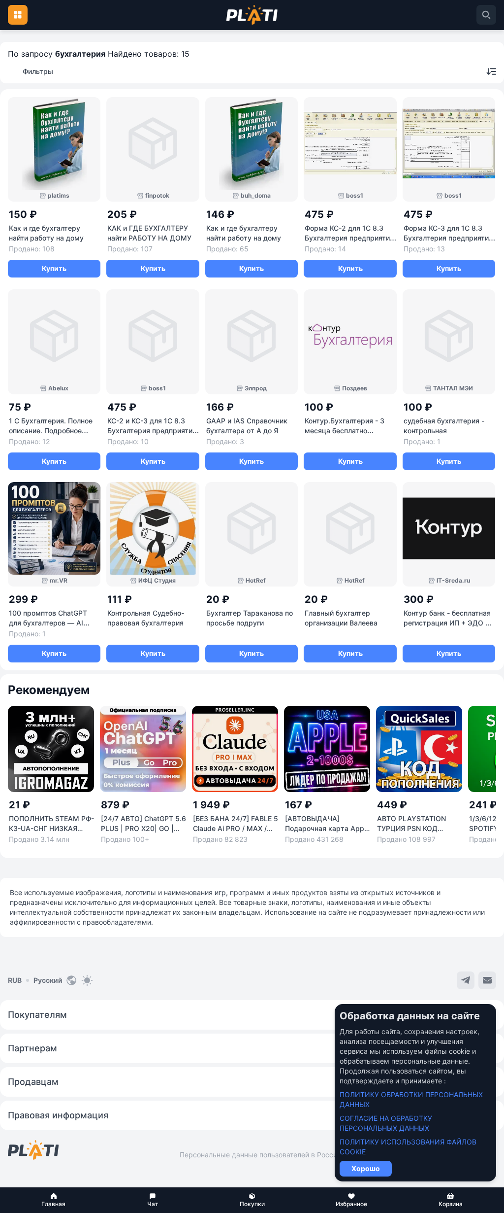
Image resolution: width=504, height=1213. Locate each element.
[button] (53, 1200)
